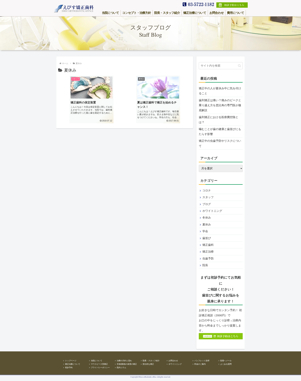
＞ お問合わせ (172, 361)
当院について (110, 12)
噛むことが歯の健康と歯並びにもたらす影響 (220, 132)
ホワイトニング (212, 210)
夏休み (206, 224)
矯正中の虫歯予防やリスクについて (220, 143)
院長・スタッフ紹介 (167, 12)
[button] (239, 66)
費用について (235, 12)
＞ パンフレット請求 (200, 361)
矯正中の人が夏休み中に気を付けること (220, 91)
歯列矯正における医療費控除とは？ (218, 120)
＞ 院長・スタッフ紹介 (150, 361)
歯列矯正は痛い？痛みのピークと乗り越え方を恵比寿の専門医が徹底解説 (220, 105)
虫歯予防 (208, 258)
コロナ (206, 190)
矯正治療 (208, 251)
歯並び (206, 238)
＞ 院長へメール (225, 361)
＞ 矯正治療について (71, 364)
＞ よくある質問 (225, 364)
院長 (205, 265)
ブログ (206, 204)
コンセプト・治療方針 (136, 12)
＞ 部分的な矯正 (147, 364)
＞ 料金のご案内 (199, 364)
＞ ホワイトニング (174, 364)
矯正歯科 (208, 244)
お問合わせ (216, 12)
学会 (205, 231)
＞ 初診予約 (68, 367)
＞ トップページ (69, 361)
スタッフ (208, 197)
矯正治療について (194, 12)
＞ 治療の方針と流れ (123, 361)
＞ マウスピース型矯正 (98, 364)
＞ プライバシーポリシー (99, 367)
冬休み (206, 217)
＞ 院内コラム (120, 367)
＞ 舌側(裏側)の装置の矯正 (125, 364)
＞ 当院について (95, 361)
